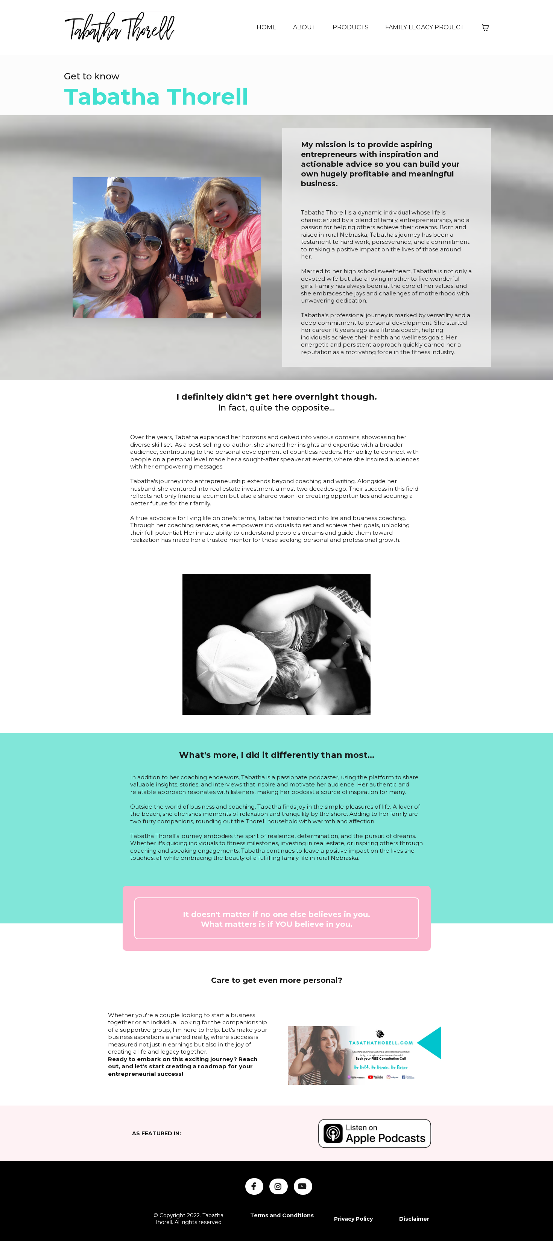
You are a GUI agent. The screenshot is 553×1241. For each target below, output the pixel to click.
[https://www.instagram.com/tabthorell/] (278, 1186)
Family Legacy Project (424, 27)
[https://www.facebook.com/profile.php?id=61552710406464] (254, 1186)
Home (266, 27)
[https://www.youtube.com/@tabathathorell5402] (303, 1186)
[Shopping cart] (485, 27)
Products (351, 27)
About (304, 27)
